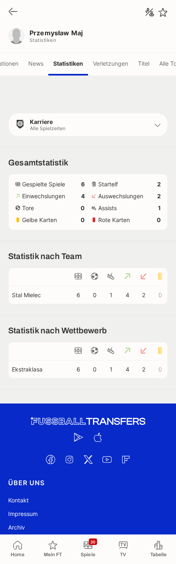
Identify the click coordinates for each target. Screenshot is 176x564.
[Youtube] (107, 459)
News (35, 63)
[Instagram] (69, 459)
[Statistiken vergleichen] (150, 12)
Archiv (16, 527)
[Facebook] (50, 459)
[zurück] (13, 12)
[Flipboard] (126, 459)
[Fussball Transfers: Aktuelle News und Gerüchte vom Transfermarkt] (88, 421)
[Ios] (97, 437)
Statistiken (68, 63)
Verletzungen (110, 63)
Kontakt (18, 500)
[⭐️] (163, 12)
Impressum (23, 513)
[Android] (78, 437)
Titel (143, 63)
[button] (88, 124)
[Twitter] (88, 459)
